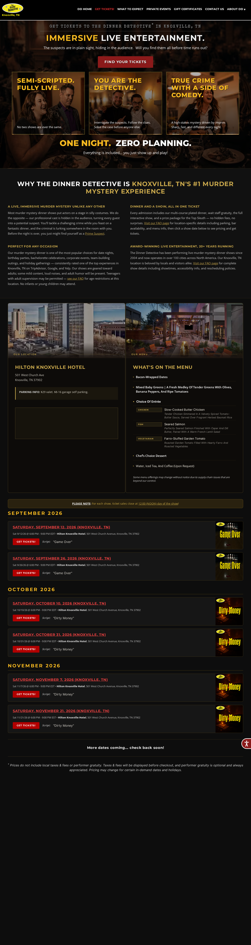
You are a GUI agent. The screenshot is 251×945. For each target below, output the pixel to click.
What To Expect (130, 9)
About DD (236, 9)
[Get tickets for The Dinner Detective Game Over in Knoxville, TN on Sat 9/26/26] (229, 566)
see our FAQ (75, 278)
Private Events (158, 9)
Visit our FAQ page (156, 223)
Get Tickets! (104, 9)
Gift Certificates (188, 9)
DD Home (84, 9)
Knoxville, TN (11, 15)
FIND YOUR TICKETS (125, 62)
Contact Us (214, 9)
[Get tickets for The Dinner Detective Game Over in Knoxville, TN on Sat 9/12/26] (229, 535)
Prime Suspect (94, 233)
